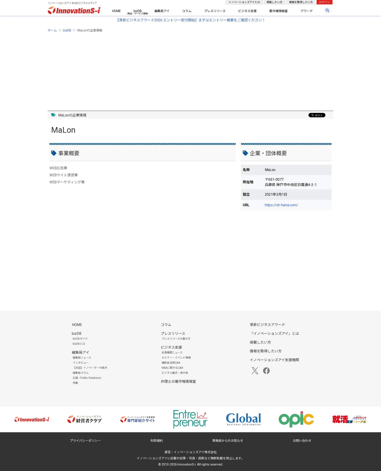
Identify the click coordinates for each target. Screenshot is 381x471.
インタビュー (81, 362)
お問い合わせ (302, 440)
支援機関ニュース (172, 352)
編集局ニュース (82, 357)
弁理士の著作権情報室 (178, 381)
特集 (75, 383)
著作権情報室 (278, 11)
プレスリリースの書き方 (176, 338)
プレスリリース (215, 11)
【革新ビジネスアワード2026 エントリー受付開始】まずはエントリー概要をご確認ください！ (190, 20)
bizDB (138, 11)
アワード (307, 11)
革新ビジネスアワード (267, 325)
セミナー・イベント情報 (176, 357)
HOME (116, 11)
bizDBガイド (80, 338)
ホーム (52, 30)
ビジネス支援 (247, 11)
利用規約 (156, 440)
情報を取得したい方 (301, 2)
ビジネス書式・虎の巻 (175, 372)
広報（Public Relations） (88, 377)
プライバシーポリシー (85, 440)
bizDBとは (79, 343)
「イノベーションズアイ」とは (274, 333)
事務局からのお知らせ (227, 440)
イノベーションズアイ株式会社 (195, 452)
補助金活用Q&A (171, 362)
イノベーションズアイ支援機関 (274, 360)
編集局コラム (81, 372)
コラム (186, 11)
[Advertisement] (180, 69)
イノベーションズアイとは (244, 2)
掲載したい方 (274, 2)
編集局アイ (162, 11)
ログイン (324, 2)
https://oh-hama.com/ (281, 205)
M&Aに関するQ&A (172, 367)
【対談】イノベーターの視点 (90, 367)
